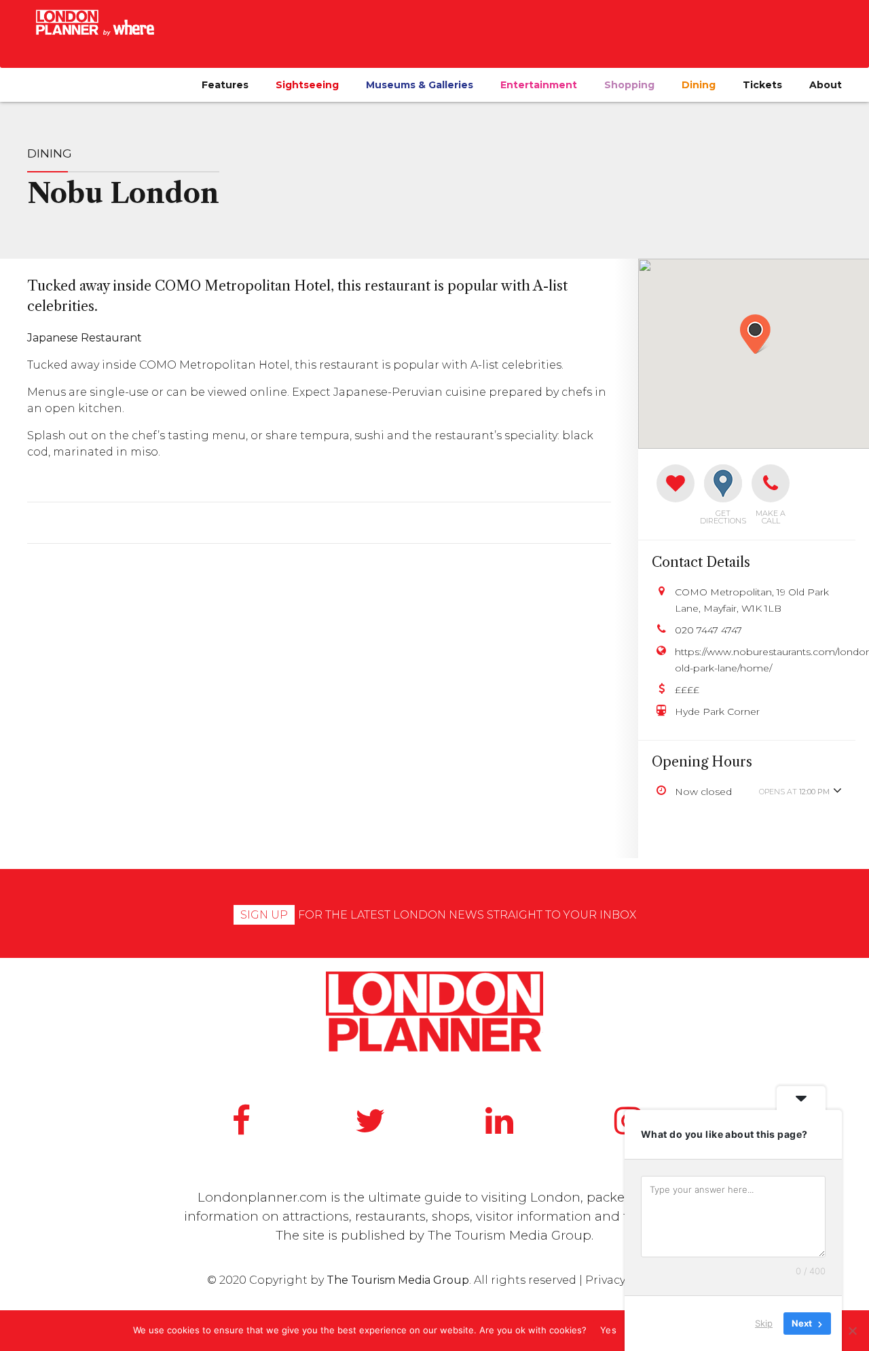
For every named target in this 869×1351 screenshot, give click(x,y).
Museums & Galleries (419, 85)
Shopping (629, 85)
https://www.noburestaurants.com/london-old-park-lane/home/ (758, 660)
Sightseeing (307, 85)
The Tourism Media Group (509, 1235)
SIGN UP (264, 914)
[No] (852, 1330)
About (825, 85)
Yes (608, 1330)
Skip (764, 1323)
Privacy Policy (623, 1280)
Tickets (762, 85)
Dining (699, 85)
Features (225, 85)
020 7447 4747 (708, 630)
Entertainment (538, 85)
